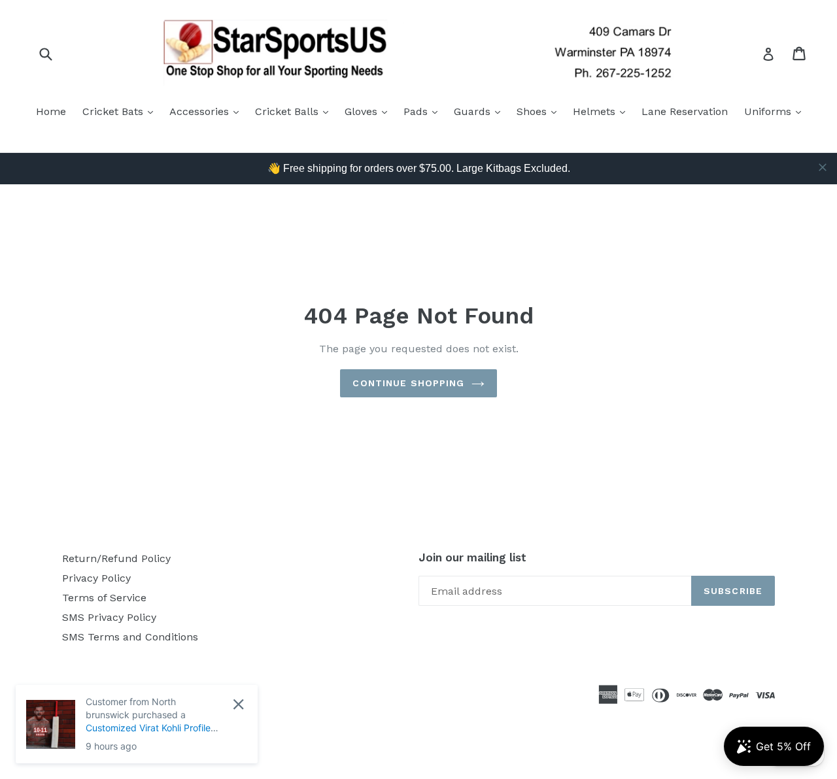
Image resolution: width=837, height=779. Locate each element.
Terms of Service (104, 597)
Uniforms (776, 111)
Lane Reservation (684, 111)
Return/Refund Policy (116, 558)
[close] (822, 167)
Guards (480, 111)
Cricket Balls (295, 111)
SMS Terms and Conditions (130, 637)
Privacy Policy (96, 578)
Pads (423, 111)
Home (51, 111)
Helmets (602, 111)
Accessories (207, 111)
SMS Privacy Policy (109, 617)
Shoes (540, 111)
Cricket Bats (121, 111)
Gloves (369, 111)
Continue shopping (408, 383)
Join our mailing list (472, 557)
